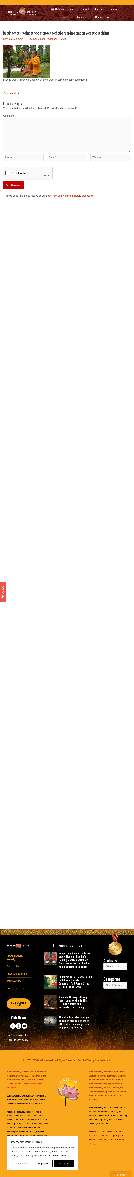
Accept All (64, 1163)
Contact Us (13, 966)
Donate (99, 17)
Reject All (43, 1163)
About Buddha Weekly (15, 957)
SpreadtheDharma (97, 1092)
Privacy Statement (17, 973)
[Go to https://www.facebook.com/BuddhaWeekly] (13, 1026)
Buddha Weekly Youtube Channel (104, 1088)
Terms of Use (14, 981)
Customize (21, 1163)
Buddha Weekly (13, 1120)
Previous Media (10, 93)
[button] (107, 17)
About (66, 17)
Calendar (60, 9)
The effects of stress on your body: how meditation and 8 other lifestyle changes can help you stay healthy (75, 1022)
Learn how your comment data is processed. (70, 195)
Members (82, 17)
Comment (9, 115)
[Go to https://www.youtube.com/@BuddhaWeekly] (24, 1026)
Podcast (84, 9)
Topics (113, 9)
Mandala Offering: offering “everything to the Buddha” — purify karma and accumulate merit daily (74, 1002)
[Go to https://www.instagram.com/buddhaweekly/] (18, 1026)
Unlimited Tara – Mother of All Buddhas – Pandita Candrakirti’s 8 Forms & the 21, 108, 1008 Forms (75, 982)
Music (72, 9)
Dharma (98, 9)
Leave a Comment (13, 39)
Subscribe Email (16, 988)
